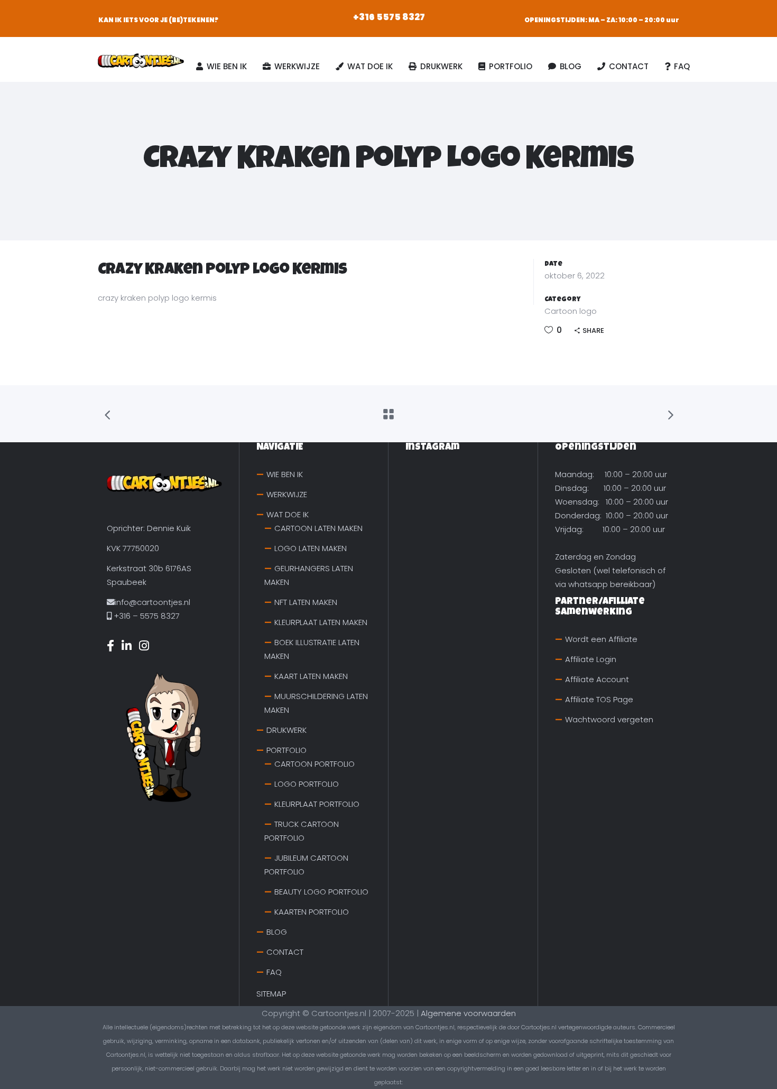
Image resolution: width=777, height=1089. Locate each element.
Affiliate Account (597, 679)
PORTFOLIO (286, 750)
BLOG (276, 931)
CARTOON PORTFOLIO (314, 763)
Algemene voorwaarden (468, 1013)
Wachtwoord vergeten (609, 719)
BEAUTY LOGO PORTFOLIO (321, 891)
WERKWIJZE (286, 494)
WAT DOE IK (287, 514)
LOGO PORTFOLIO (306, 783)
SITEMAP (271, 993)
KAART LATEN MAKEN (311, 676)
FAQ (274, 972)
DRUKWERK (286, 730)
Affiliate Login (590, 659)
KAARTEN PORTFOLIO (311, 911)
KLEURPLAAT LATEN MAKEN (320, 622)
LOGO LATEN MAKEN (310, 548)
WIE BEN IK (284, 474)
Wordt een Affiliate (601, 639)
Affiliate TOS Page (599, 699)
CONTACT (284, 951)
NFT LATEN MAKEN (305, 602)
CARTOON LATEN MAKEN (318, 528)
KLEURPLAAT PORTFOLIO (316, 803)
